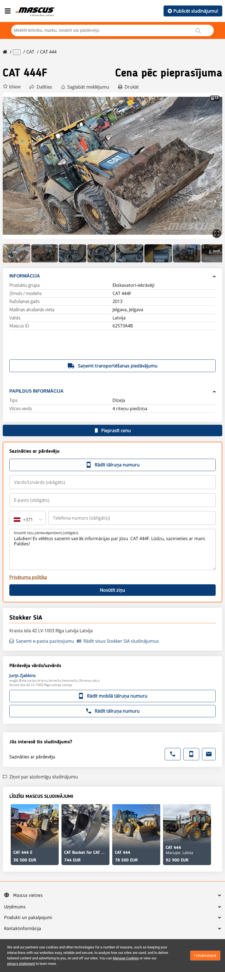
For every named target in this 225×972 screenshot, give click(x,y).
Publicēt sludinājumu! (195, 11)
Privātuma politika (28, 577)
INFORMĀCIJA (24, 276)
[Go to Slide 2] (44, 253)
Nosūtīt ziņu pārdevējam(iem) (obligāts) (46, 532)
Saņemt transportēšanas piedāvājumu (118, 366)
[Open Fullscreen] (217, 233)
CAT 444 (48, 52)
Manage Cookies (126, 958)
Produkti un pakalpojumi (28, 917)
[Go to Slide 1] (17, 253)
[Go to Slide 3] (73, 253)
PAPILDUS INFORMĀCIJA (36, 391)
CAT (30, 52)
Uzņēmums (15, 907)
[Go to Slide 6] (158, 253)
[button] (12, 87)
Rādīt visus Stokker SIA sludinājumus (121, 641)
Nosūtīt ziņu (112, 590)
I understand (205, 955)
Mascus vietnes (28, 895)
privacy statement (21, 964)
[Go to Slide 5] (130, 253)
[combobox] (14, 519)
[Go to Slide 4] (101, 253)
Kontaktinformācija (22, 928)
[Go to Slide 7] (187, 253)
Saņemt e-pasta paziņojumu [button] (45, 641)
